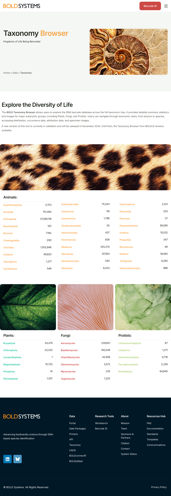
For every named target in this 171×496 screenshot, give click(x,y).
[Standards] (157, 434)
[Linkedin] (7, 459)
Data (15, 72)
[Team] (131, 429)
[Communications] (157, 445)
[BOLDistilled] (79, 461)
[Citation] (131, 443)
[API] (79, 439)
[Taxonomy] (79, 445)
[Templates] (157, 439)
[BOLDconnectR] (79, 456)
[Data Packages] (79, 429)
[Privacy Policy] (159, 487)
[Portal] (79, 423)
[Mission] (131, 423)
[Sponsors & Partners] (131, 436)
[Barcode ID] (105, 429)
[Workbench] (105, 423)
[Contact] (131, 449)
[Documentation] (157, 429)
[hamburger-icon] (166, 6)
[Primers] (79, 434)
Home (6, 72)
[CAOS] (79, 450)
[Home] (21, 5)
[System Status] (131, 454)
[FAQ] (157, 423)
